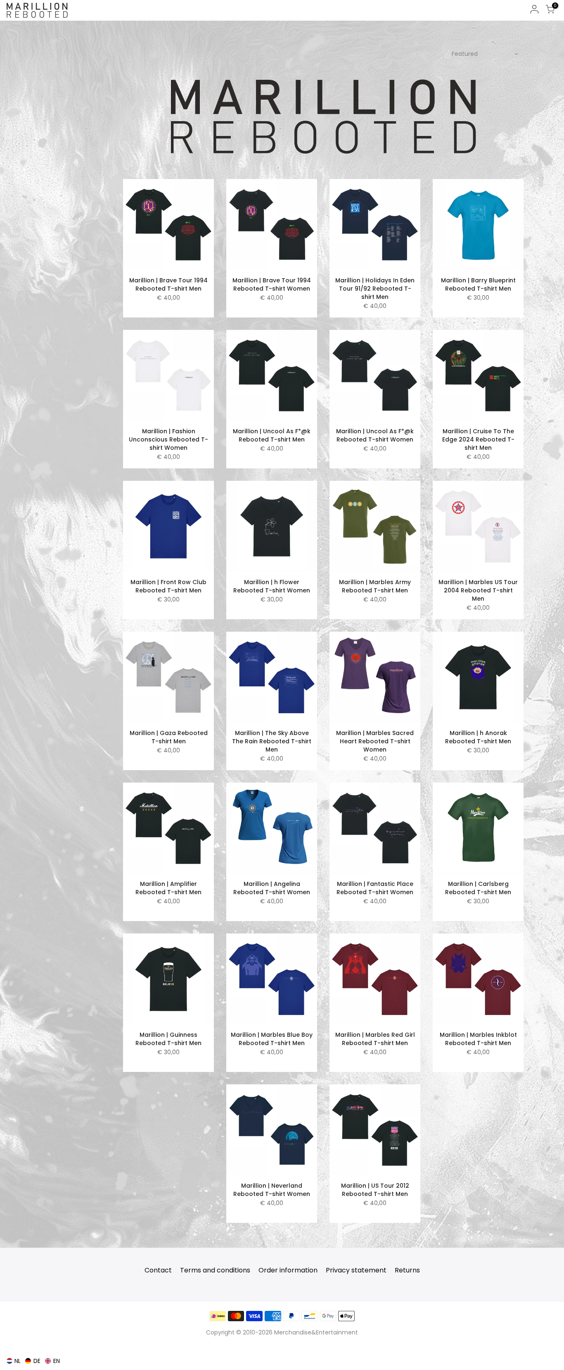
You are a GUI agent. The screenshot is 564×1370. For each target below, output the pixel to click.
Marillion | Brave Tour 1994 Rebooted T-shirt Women (271, 284)
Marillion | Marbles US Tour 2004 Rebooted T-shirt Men (478, 590)
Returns (407, 1270)
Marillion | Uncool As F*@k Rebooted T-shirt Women (375, 435)
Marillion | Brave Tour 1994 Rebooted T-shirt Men (168, 284)
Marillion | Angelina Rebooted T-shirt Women (271, 888)
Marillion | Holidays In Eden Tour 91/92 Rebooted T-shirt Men (375, 288)
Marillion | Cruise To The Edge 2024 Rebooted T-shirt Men (478, 439)
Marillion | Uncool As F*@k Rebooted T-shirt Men (271, 435)
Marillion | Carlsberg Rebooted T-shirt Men (478, 888)
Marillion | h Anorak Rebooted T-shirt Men (478, 737)
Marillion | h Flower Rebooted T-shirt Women (271, 586)
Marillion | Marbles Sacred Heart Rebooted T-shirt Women (375, 741)
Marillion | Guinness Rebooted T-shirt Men (168, 1039)
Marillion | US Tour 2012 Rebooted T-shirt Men (375, 1189)
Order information (288, 1270)
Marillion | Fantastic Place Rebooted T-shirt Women (375, 888)
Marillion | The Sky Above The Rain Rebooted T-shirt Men (271, 741)
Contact (158, 1270)
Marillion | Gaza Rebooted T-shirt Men (169, 737)
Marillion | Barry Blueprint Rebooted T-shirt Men (478, 284)
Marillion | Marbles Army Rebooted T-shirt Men (375, 586)
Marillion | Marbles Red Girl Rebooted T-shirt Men (375, 1039)
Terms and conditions (215, 1270)
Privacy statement (356, 1270)
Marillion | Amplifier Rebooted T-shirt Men (168, 888)
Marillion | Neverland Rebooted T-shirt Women (271, 1189)
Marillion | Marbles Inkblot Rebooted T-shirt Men (478, 1039)
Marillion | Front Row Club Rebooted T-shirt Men (168, 586)
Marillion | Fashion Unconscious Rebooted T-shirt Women (168, 439)
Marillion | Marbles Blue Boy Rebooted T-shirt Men (272, 1039)
